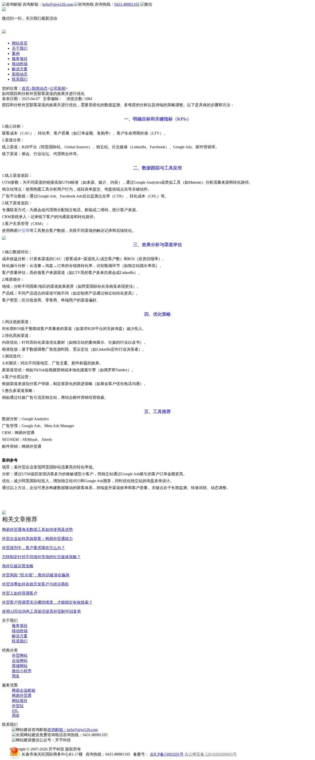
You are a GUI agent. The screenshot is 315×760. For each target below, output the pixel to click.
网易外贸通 (22, 695)
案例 (16, 53)
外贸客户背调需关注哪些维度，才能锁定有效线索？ (47, 602)
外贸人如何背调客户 (19, 593)
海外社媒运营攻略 (17, 566)
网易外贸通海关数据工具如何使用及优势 (37, 529)
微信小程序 (22, 671)
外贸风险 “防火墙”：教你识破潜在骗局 (35, 575)
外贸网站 (20, 655)
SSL (15, 711)
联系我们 (20, 79)
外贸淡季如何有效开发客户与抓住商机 (35, 584)
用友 (16, 676)
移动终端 (20, 64)
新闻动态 (20, 74)
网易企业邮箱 (23, 690)
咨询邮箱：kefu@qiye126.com (72, 730)
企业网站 (20, 660)
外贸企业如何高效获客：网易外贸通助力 (37, 538)
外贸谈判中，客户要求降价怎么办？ (33, 548)
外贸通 (24, 230)
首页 (27, 88)
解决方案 (20, 69)
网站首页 (20, 43)
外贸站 (18, 706)
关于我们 (20, 48)
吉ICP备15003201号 (167, 754)
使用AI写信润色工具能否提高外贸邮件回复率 (41, 611)
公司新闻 (57, 88)
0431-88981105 (126, 4)
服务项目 (20, 59)
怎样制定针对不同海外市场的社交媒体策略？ (41, 557)
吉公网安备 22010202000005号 (211, 754)
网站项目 (20, 701)
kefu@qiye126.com (57, 4)
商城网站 (20, 666)
